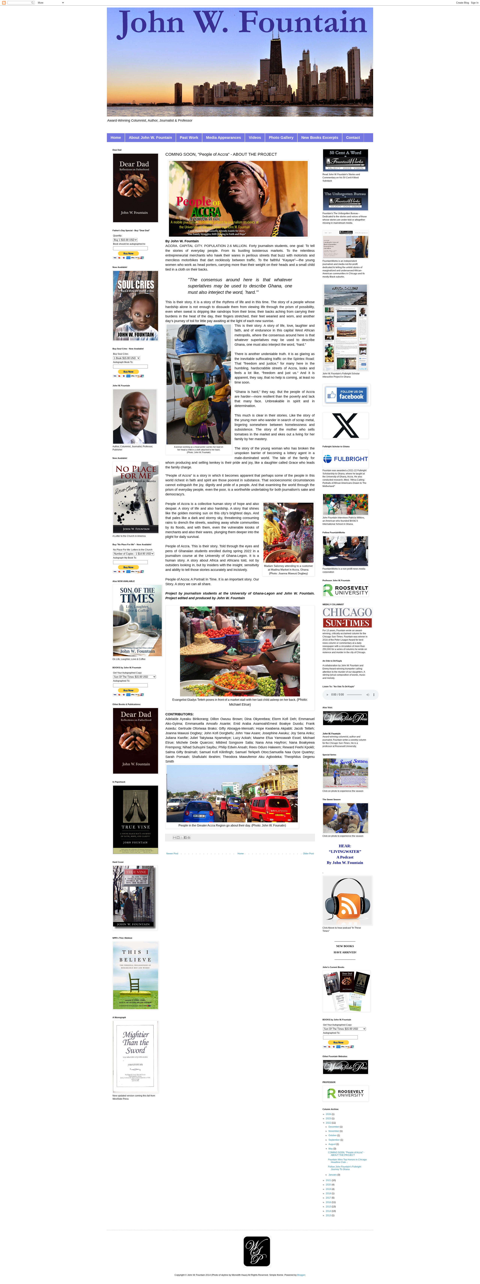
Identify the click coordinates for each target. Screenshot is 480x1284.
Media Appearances (223, 137)
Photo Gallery (281, 137)
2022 (329, 1123)
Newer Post (172, 853)
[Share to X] (182, 837)
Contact (353, 137)
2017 (329, 1198)
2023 (329, 1118)
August (332, 1144)
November (334, 1131)
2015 (329, 1206)
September (334, 1140)
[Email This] (174, 837)
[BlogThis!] (178, 837)
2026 (329, 1114)
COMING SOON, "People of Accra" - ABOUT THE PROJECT (346, 1153)
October (332, 1135)
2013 (329, 1215)
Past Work (189, 137)
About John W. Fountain (150, 137)
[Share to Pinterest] (189, 837)
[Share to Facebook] (185, 837)
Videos (255, 137)
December (334, 1126)
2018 (329, 1193)
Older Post (308, 853)
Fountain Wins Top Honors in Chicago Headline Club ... (347, 1161)
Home (116, 137)
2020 (329, 1184)
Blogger (301, 1275)
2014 (329, 1211)
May (330, 1148)
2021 (329, 1180)
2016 (329, 1202)
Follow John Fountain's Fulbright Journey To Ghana (344, 1168)
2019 (329, 1189)
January (332, 1174)
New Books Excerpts (319, 137)
